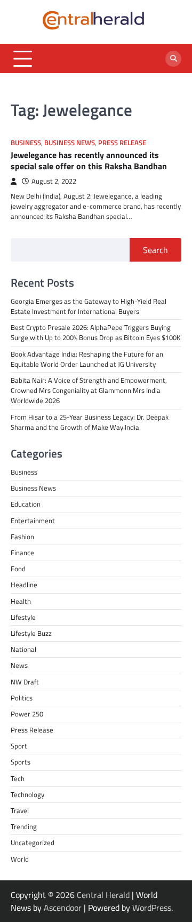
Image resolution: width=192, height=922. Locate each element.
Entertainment (33, 520)
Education (26, 504)
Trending (24, 826)
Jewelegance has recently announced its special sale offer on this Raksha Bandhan (89, 160)
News (19, 665)
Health (21, 601)
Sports (20, 761)
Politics (22, 697)
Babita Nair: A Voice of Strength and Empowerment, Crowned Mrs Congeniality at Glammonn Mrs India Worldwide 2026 (89, 390)
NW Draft (25, 681)
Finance (22, 552)
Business (26, 143)
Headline (24, 584)
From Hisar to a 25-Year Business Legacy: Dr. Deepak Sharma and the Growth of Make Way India (90, 422)
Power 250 (27, 713)
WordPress (151, 907)
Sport (19, 745)
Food (18, 568)
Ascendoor (63, 907)
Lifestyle (23, 617)
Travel (20, 810)
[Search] (173, 59)
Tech (18, 778)
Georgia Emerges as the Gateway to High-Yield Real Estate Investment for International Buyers (88, 306)
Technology (27, 794)
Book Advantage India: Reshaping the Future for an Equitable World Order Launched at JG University (87, 359)
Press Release (122, 143)
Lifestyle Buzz (31, 633)
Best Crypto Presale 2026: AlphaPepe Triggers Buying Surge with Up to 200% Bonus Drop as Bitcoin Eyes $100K (95, 332)
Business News (69, 143)
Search (155, 249)
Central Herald (103, 894)
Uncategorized (32, 842)
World (20, 859)
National (23, 649)
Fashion (22, 536)
